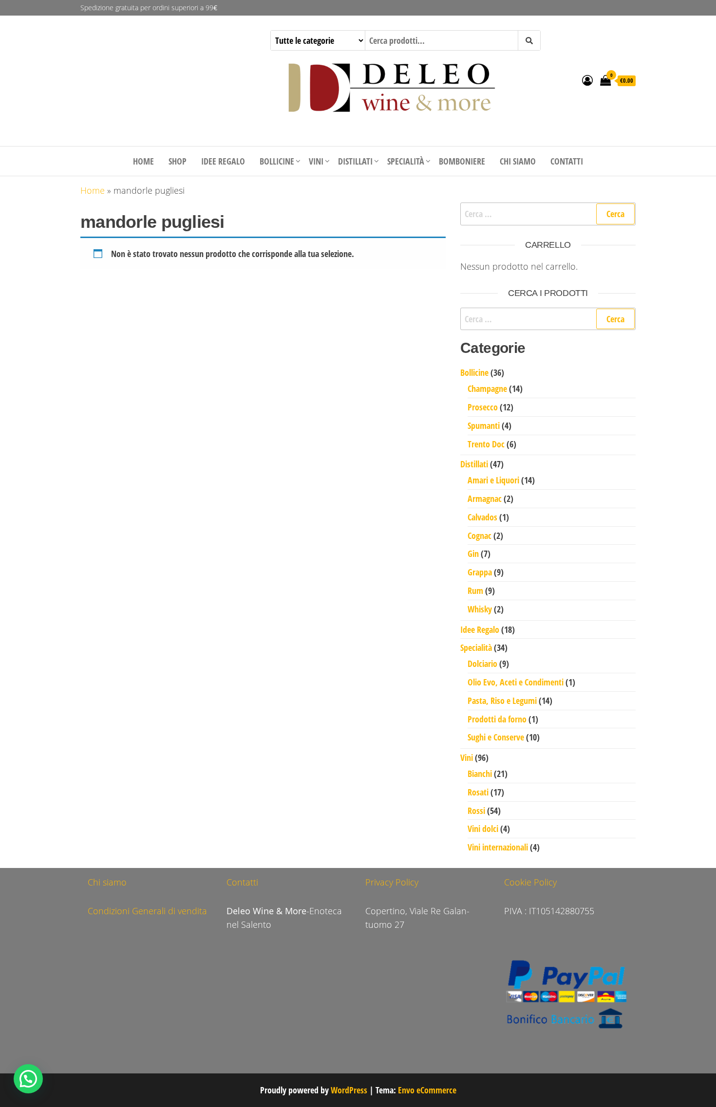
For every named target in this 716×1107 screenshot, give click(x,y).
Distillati (355, 161)
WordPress (349, 1090)
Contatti (566, 161)
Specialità (405, 161)
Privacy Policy (391, 882)
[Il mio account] (587, 80)
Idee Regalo (223, 161)
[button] (28, 1078)
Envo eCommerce (427, 1090)
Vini (316, 161)
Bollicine (277, 161)
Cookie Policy (530, 882)
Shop (178, 161)
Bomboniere (462, 161)
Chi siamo (518, 161)
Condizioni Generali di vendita (147, 911)
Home (143, 161)
